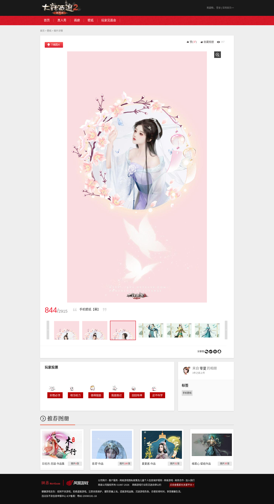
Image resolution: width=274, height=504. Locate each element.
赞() (193, 42)
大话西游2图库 (61, 8)
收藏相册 (209, 42)
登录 (218, 8)
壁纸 (49, 31)
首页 (42, 31)
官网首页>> (228, 8)
